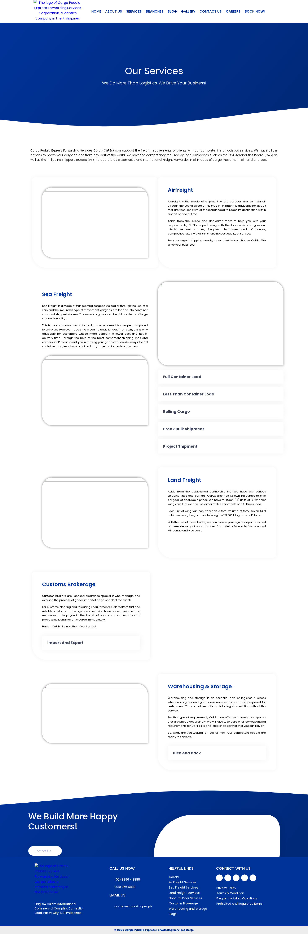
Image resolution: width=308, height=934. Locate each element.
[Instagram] (244, 877)
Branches (154, 11)
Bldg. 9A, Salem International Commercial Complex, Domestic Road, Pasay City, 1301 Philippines (59, 908)
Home (96, 11)
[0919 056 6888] (111, 885)
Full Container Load (182, 376)
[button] (220, 377)
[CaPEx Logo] (58, 11)
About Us (113, 11)
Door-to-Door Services (185, 898)
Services (134, 11)
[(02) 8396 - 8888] (111, 878)
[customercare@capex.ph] (111, 904)
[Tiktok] (253, 877)
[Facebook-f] (219, 877)
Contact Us (210, 11)
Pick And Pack (187, 753)
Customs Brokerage (183, 903)
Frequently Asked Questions (236, 898)
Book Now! (255, 11)
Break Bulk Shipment (183, 428)
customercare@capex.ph (133, 906)
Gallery (188, 11)
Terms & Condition (230, 893)
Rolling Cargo (176, 411)
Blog (172, 11)
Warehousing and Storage (188, 909)
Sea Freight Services (183, 887)
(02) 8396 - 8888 (127, 879)
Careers (233, 11)
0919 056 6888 (125, 887)
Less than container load (188, 394)
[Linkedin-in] (236, 877)
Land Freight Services (184, 893)
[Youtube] (227, 877)
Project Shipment (180, 446)
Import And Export (65, 642)
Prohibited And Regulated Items (239, 904)
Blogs (172, 914)
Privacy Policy (226, 888)
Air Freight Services (182, 882)
